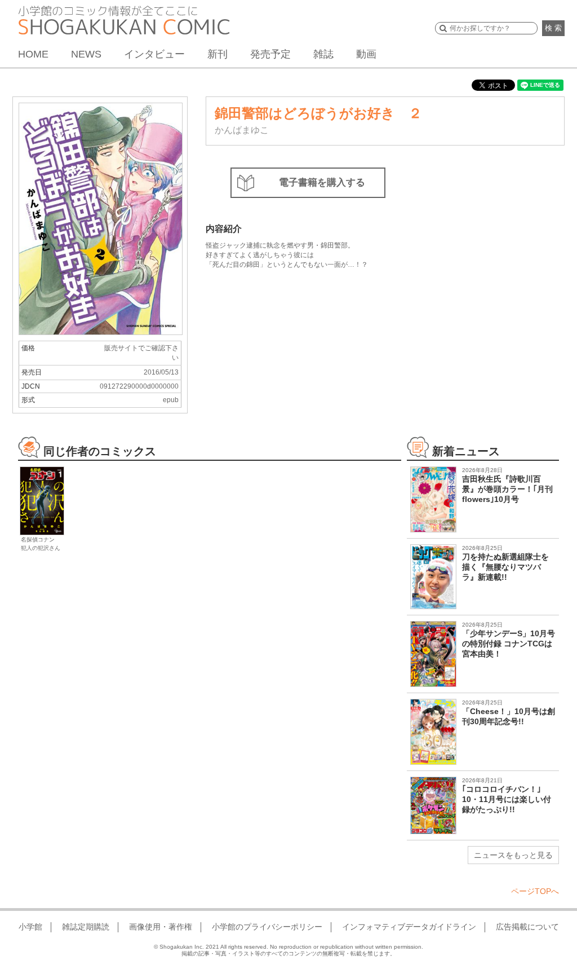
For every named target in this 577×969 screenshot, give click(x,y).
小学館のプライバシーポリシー (267, 926)
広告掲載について (527, 926)
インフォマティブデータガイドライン (409, 926)
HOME (33, 54)
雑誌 (323, 54)
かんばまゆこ (242, 130)
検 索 (553, 28)
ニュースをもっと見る (513, 855)
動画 (366, 54)
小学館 (30, 926)
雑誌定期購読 (85, 926)
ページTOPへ (535, 891)
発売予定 (270, 54)
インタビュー (154, 54)
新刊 (217, 54)
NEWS (86, 54)
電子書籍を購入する (322, 182)
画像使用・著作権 (160, 926)
